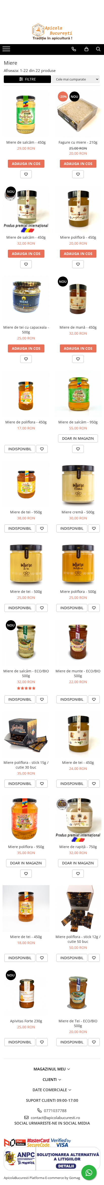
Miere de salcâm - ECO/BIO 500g (26, 673)
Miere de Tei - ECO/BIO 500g (78, 1023)
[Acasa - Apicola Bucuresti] (52, 31)
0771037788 (55, 1110)
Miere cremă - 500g (78, 512)
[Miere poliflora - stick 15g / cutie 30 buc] (26, 734)
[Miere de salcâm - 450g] (26, 114)
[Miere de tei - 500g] (26, 563)
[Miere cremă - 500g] (78, 484)
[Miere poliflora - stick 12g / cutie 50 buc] (78, 908)
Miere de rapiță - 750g (78, 846)
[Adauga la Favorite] (26, 174)
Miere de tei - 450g (78, 762)
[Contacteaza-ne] (74, 49)
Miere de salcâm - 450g (26, 142)
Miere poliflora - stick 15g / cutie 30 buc (26, 765)
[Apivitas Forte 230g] (26, 992)
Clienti (50, 1079)
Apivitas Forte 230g (26, 1021)
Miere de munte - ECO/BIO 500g (78, 673)
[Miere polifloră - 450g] (78, 209)
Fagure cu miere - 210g (78, 142)
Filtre (29, 79)
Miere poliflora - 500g (78, 591)
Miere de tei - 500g (26, 591)
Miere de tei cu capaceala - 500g (26, 329)
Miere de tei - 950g (26, 512)
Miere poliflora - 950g (26, 846)
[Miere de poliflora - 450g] (26, 394)
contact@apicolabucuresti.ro (55, 1117)
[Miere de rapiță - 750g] (78, 818)
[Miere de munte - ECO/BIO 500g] (78, 642)
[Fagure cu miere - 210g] (78, 114)
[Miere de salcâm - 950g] (78, 394)
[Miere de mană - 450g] (78, 299)
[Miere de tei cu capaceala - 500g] (26, 299)
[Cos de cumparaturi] (86, 49)
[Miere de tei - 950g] (26, 484)
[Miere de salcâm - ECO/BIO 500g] (26, 642)
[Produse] (7, 50)
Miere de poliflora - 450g (26, 422)
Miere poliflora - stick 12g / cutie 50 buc (78, 939)
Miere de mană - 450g (78, 327)
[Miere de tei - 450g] (78, 734)
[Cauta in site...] (98, 49)
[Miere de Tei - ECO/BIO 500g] (78, 992)
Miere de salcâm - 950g (78, 422)
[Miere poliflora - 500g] (78, 563)
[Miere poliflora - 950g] (26, 818)
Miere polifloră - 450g (78, 237)
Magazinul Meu (50, 1068)
